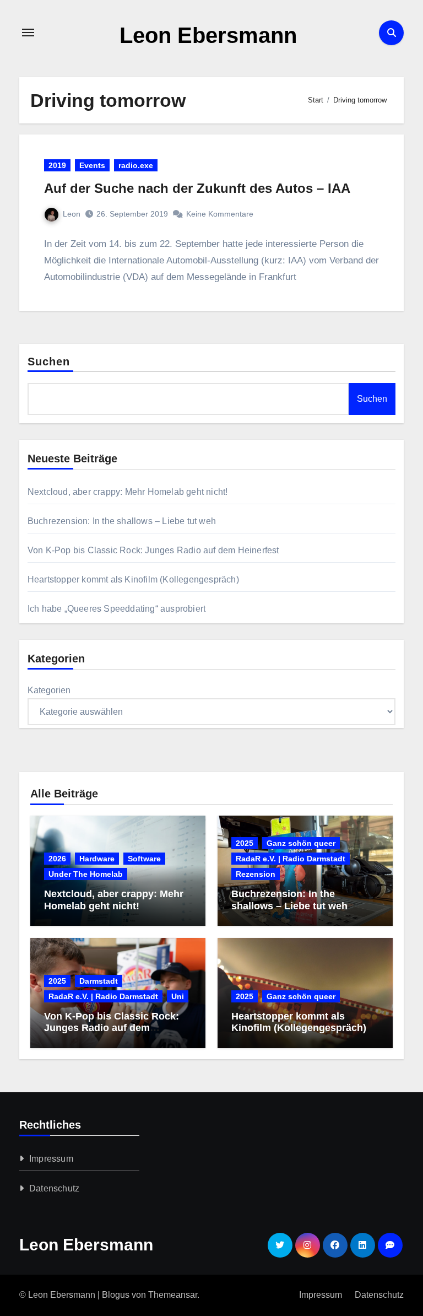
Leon (71, 213)
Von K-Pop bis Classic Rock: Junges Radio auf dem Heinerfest (153, 550)
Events (92, 165)
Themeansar (172, 1294)
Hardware (97, 858)
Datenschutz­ (54, 1188)
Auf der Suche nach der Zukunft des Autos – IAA (197, 188)
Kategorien (49, 690)
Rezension (255, 874)
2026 (57, 858)
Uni (177, 996)
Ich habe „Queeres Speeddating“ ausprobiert (116, 608)
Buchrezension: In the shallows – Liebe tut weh (122, 521)
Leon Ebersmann (208, 35)
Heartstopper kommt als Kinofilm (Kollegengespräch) (133, 579)
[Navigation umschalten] (28, 32)
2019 (57, 165)
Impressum (51, 1158)
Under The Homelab (85, 874)
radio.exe (135, 165)
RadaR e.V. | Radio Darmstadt (290, 858)
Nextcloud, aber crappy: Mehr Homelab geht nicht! (128, 492)
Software (144, 858)
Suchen (49, 361)
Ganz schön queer (301, 843)
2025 (244, 843)
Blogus (115, 1294)
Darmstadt (98, 981)
